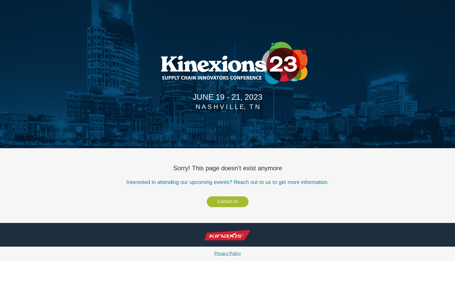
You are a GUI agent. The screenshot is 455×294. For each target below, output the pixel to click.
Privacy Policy (227, 253)
